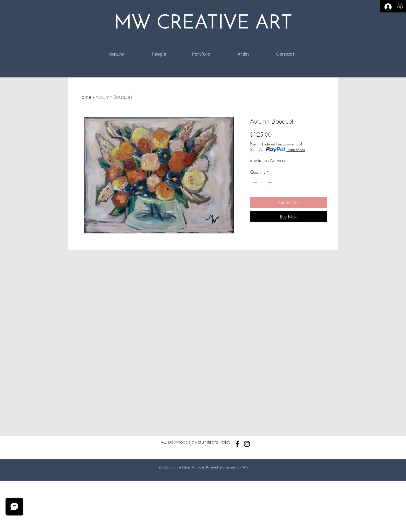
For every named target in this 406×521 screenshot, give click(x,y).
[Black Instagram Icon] (247, 444)
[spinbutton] (263, 182)
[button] (401, 5)
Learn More (295, 149)
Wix (245, 467)
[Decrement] (255, 182)
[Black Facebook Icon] (237, 444)
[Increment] (271, 182)
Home (85, 97)
